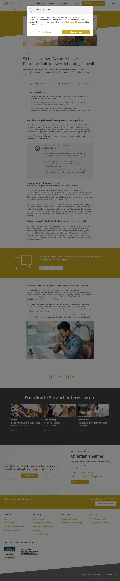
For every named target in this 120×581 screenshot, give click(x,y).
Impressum (39, 24)
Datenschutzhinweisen (74, 22)
